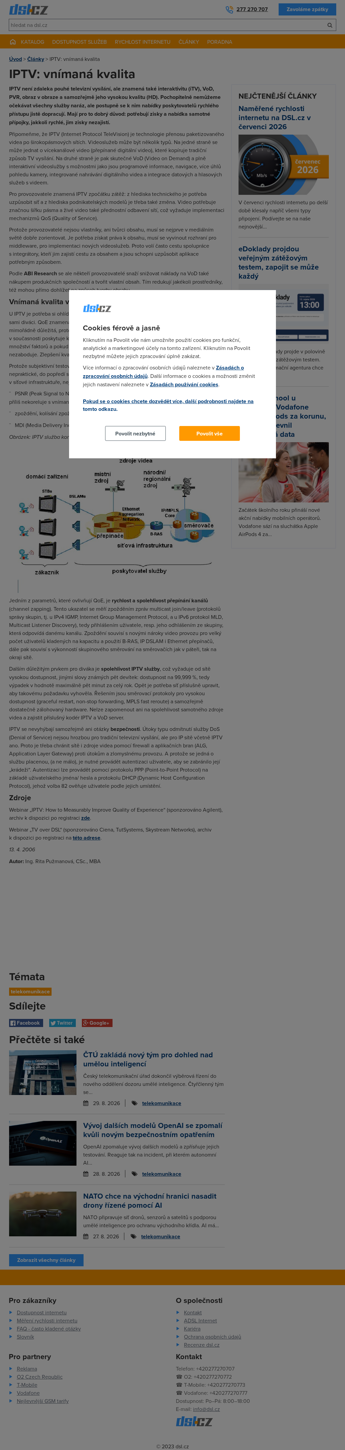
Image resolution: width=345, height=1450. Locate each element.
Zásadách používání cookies (184, 384)
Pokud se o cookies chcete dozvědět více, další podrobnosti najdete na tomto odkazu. (168, 405)
